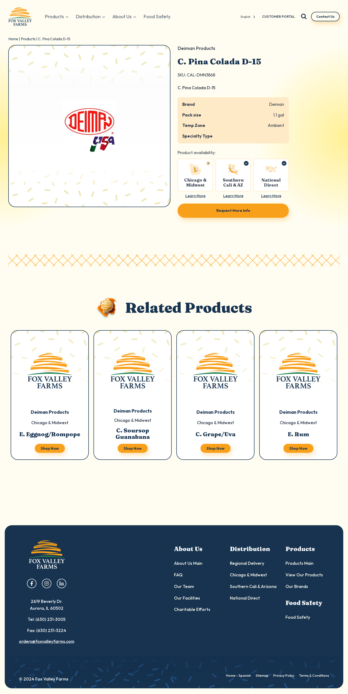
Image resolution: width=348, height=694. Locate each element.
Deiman (276, 104)
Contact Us (325, 16)
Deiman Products (50, 412)
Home (13, 38)
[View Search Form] (304, 17)
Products (28, 38)
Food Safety (156, 16)
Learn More (195, 196)
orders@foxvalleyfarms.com (46, 641)
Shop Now (50, 448)
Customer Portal (278, 16)
